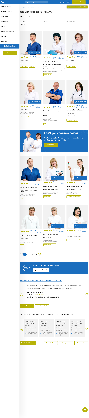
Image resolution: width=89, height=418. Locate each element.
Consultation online (35, 52)
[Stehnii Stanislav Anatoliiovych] (31, 178)
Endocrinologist (71, 66)
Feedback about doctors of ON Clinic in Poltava (41, 281)
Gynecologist (47, 244)
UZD (45, 123)
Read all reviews (27, 306)
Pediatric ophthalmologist (74, 196)
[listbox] (31, 21)
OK (84, 7)
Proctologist (24, 66)
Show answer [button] (49, 295)
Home (21, 7)
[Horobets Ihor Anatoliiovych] (31, 226)
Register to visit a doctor (41, 270)
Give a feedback (50, 343)
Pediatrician (47, 196)
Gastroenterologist (72, 120)
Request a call (51, 144)
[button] (36, 2)
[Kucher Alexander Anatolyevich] (54, 102)
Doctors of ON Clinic (29, 7)
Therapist (81, 240)
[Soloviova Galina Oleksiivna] (54, 53)
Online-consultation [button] (78, 2)
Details (79, 7)
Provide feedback (42, 306)
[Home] (5, 2)
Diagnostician (47, 74)
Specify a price (66, 343)
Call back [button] (9, 53)
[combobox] (77, 21)
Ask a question (81, 343)
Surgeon (32, 66)
